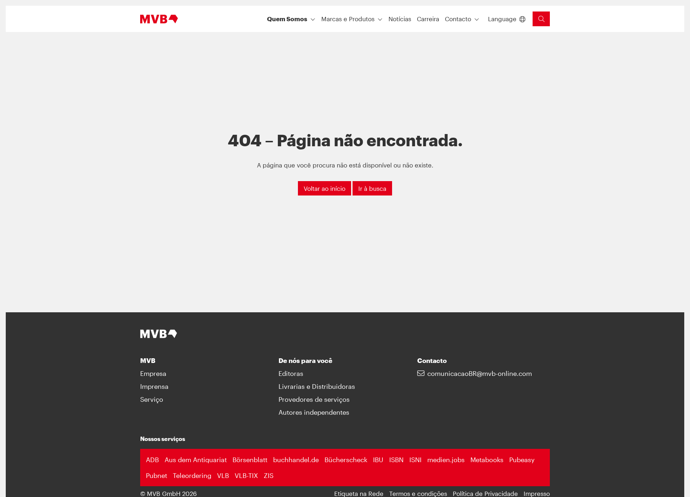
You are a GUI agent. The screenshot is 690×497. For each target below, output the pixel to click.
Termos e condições (418, 493)
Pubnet (156, 475)
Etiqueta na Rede (358, 493)
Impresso (537, 493)
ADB (152, 460)
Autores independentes (314, 412)
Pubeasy (522, 460)
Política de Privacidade (485, 493)
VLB (223, 475)
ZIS (268, 475)
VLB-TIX (246, 475)
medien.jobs (446, 460)
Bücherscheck (346, 460)
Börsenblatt (250, 460)
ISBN (396, 460)
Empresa (153, 373)
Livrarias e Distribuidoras (317, 386)
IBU (378, 460)
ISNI (415, 460)
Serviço (151, 399)
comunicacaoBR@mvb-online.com (479, 373)
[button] (400, 18)
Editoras (291, 373)
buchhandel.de (296, 460)
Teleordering (192, 475)
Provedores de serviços (314, 399)
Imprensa (154, 386)
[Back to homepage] (159, 19)
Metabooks (486, 460)
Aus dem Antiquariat (196, 460)
